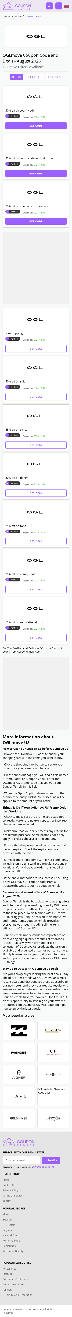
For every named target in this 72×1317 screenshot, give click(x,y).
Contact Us (9, 1185)
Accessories (9, 1268)
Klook (6, 1214)
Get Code (36, 125)
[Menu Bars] (58, 5)
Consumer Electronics (15, 1279)
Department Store (13, 1284)
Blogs (6, 1179)
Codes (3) (34, 77)
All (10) (16, 77)
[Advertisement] (36, 268)
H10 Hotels (9, 1224)
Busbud (7, 1219)
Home (6, 16)
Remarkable (10, 1245)
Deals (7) (54, 77)
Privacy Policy (10, 1190)
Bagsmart (8, 1230)
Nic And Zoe (10, 1235)
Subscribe (51, 1160)
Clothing (7, 1273)
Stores (18, 16)
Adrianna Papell (12, 1240)
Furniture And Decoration (18, 1295)
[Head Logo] (17, 6)
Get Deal (36, 348)
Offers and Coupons (43, 1166)
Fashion (7, 1289)
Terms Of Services (13, 1195)
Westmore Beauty (13, 1251)
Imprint (7, 1200)
